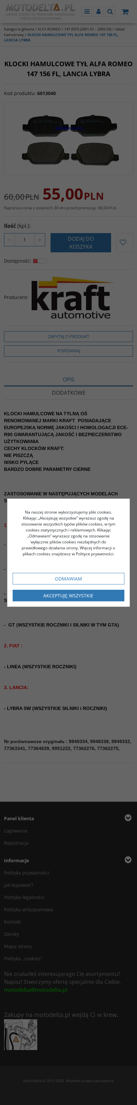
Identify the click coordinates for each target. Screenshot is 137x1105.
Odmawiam (68, 579)
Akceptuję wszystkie (68, 595)
